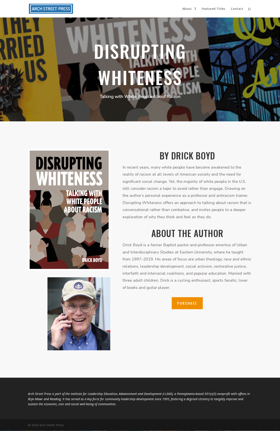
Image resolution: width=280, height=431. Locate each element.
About (187, 9)
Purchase (187, 303)
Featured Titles (213, 9)
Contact (237, 9)
